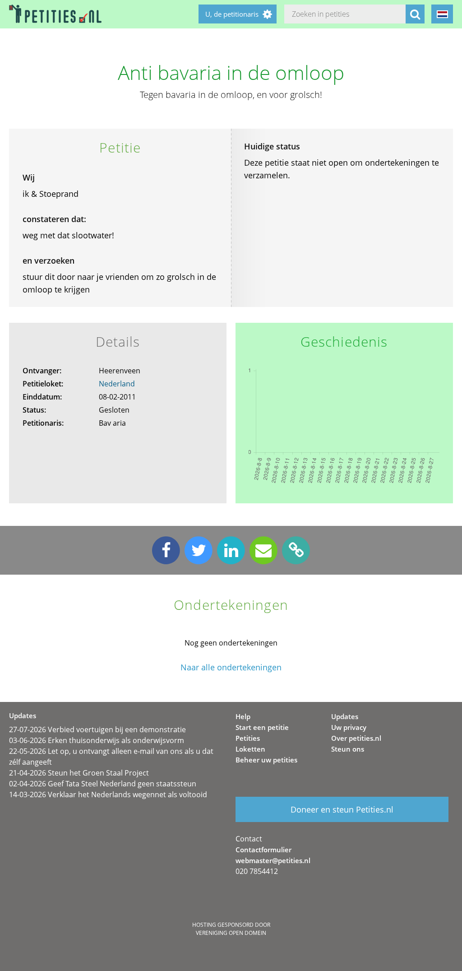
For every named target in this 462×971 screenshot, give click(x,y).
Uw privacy (348, 727)
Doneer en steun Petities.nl (342, 809)
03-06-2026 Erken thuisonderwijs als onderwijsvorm (96, 740)
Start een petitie (262, 727)
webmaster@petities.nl (273, 860)
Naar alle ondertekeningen (231, 667)
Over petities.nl (356, 738)
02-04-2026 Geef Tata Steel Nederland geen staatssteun (102, 784)
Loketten (250, 748)
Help (243, 716)
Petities (248, 738)
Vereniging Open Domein (231, 933)
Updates (344, 716)
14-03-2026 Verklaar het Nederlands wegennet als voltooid (108, 794)
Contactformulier (263, 849)
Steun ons (347, 748)
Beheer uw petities (266, 759)
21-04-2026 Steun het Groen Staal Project (79, 773)
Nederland (117, 384)
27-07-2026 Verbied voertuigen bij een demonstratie (97, 729)
